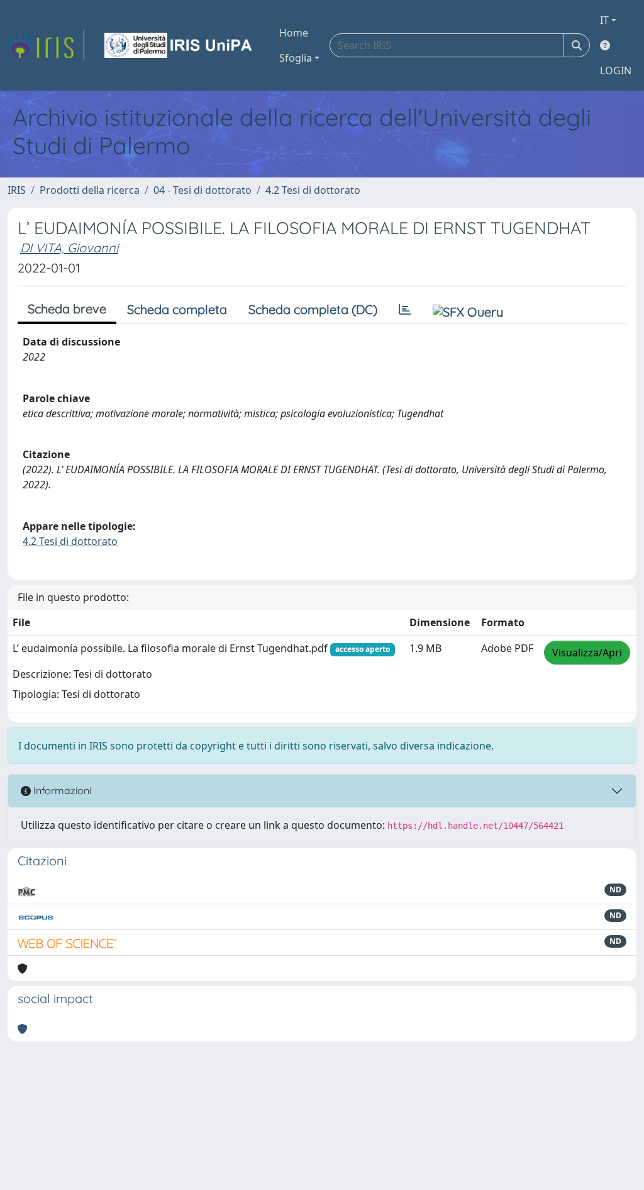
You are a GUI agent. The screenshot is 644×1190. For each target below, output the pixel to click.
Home (293, 33)
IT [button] (604, 20)
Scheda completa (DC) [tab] (312, 309)
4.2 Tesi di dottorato (312, 190)
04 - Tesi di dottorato (202, 190)
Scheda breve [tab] (67, 309)
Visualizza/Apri (587, 653)
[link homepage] (46, 45)
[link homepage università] (179, 45)
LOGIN (615, 70)
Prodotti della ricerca (90, 190)
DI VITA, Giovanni (69, 247)
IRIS (17, 190)
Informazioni (61, 790)
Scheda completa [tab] (177, 309)
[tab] (405, 309)
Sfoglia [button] (295, 58)
